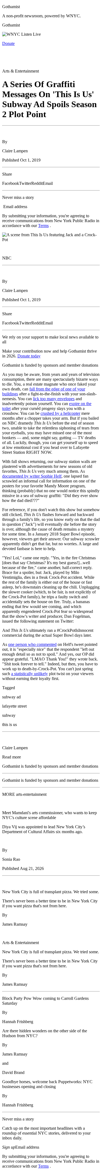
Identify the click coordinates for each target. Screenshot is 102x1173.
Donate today (29, 356)
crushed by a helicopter (60, 413)
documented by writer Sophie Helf (31, 476)
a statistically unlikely (29, 673)
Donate (8, 43)
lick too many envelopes (54, 398)
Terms (43, 225)
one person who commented (32, 644)
